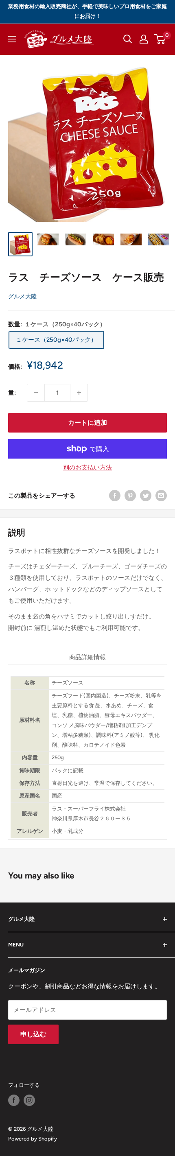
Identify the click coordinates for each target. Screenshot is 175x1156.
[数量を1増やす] (79, 392)
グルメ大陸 (22, 296)
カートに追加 (87, 422)
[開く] (127, 39)
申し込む (33, 1034)
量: (12, 392)
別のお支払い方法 (87, 467)
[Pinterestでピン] (130, 495)
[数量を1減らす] (35, 392)
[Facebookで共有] (114, 495)
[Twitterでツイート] (145, 495)
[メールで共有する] (161, 495)
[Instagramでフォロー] (29, 1100)
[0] (160, 39)
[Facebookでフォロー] (14, 1100)
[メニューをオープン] (12, 39)
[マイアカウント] (144, 39)
